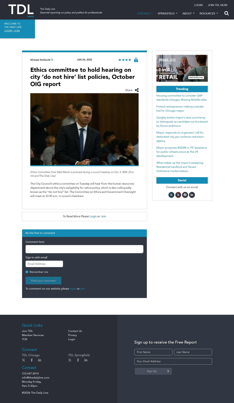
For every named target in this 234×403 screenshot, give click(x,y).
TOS (24, 339)
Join (103, 216)
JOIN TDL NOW (217, 5)
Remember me (39, 272)
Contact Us (75, 331)
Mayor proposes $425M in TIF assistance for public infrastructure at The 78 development (181, 152)
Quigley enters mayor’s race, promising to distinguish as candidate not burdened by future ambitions (182, 122)
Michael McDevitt (40, 60)
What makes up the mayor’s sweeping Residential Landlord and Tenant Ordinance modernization (179, 167)
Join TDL (27, 331)
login (73, 289)
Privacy (72, 335)
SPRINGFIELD (166, 13)
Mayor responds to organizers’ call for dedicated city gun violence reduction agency (180, 137)
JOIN (17, 30)
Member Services (33, 335)
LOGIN (198, 5)
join (82, 289)
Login (93, 216)
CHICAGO (144, 13)
